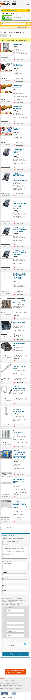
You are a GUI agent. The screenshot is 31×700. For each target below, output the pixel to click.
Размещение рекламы (19, 685)
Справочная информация (6, 688)
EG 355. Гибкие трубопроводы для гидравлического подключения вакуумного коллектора (20, 177)
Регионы (2, 683)
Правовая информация (11, 683)
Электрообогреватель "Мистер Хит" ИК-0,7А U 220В (20, 481)
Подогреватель (17, 44)
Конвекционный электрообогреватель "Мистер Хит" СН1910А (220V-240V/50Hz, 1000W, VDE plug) (20, 504)
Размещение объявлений (6, 685)
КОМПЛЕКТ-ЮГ (4, 57)
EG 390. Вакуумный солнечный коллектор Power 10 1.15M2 (19, 252)
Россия (25, 40)
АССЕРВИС (4, 312)
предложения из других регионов (15, 298)
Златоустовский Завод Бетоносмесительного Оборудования (6, 473)
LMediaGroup (4, 442)
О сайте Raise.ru (18, 688)
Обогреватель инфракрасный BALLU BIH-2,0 (19, 366)
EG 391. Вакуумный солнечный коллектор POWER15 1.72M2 (19, 229)
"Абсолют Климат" (5, 167)
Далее (8, 527)
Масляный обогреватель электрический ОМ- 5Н (19, 409)
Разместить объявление (10, 10)
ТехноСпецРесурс (5, 424)
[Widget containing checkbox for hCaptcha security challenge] (15, 645)
